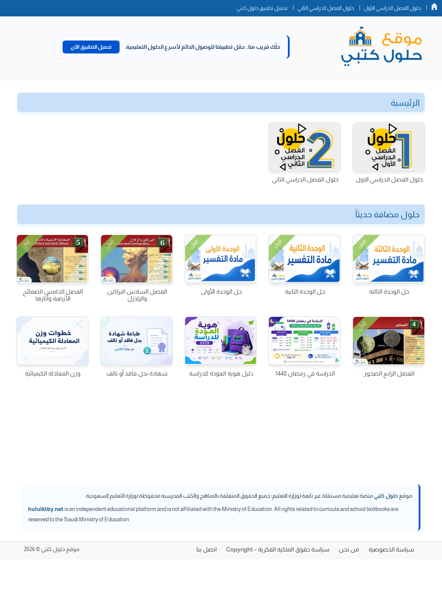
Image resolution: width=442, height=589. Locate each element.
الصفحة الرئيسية (434, 6)
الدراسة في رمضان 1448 (305, 373)
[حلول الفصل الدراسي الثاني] (304, 147)
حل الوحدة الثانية (305, 291)
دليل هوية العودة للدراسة (221, 373)
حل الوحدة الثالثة (389, 291)
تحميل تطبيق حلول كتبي (262, 8)
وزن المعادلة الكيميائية (52, 373)
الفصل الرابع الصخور (389, 373)
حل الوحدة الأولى (221, 291)
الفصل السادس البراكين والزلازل (137, 295)
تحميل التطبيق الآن (91, 47)
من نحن (349, 549)
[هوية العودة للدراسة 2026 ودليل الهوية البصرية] (221, 341)
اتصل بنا (206, 549)
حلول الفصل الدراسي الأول (392, 8)
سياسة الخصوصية (391, 549)
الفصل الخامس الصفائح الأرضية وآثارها (53, 295)
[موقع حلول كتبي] (381, 47)
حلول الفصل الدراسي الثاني (325, 8)
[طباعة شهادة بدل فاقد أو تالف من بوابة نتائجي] (137, 341)
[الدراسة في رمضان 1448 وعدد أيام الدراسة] (304, 341)
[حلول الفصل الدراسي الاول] (389, 147)
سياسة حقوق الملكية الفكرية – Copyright (277, 549)
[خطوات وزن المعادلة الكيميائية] (52, 341)
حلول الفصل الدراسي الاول (389, 179)
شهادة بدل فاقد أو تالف (137, 373)
